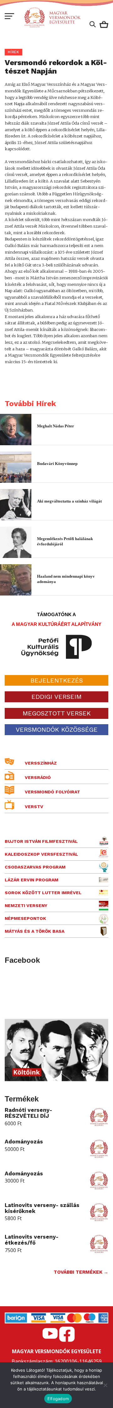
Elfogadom (58, 1398)
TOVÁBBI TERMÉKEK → (81, 1272)
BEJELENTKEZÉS (56, 680)
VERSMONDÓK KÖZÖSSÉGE (57, 729)
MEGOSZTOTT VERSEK (57, 713)
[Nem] (105, 1385)
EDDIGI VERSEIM (56, 696)
